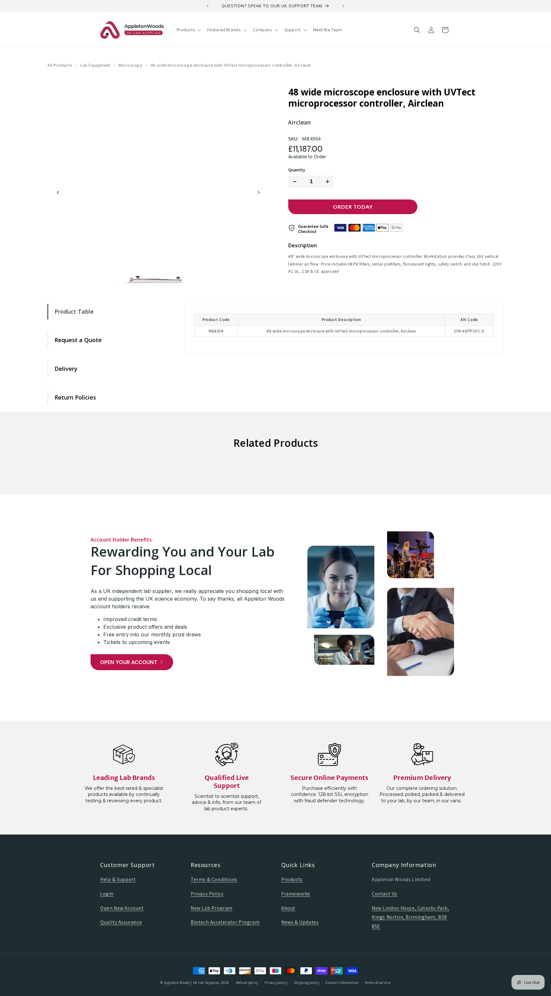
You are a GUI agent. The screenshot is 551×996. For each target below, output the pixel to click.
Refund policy (247, 982)
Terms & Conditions (214, 879)
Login (107, 893)
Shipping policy (307, 982)
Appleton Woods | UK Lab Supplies (191, 982)
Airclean (299, 122)
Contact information (342, 982)
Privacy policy (276, 982)
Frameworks (295, 893)
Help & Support (118, 879)
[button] (188, 29)
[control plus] (329, 182)
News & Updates (300, 922)
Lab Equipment (95, 65)
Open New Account (122, 908)
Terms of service (377, 982)
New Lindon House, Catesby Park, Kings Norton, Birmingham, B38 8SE (410, 917)
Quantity (296, 170)
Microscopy (130, 65)
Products (292, 879)
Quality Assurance (121, 922)
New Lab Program (211, 908)
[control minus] (293, 182)
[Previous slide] (58, 192)
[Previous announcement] (208, 6)
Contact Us (384, 893)
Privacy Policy (207, 893)
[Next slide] (258, 192)
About (288, 908)
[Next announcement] (343, 6)
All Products (60, 65)
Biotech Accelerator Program (225, 922)
